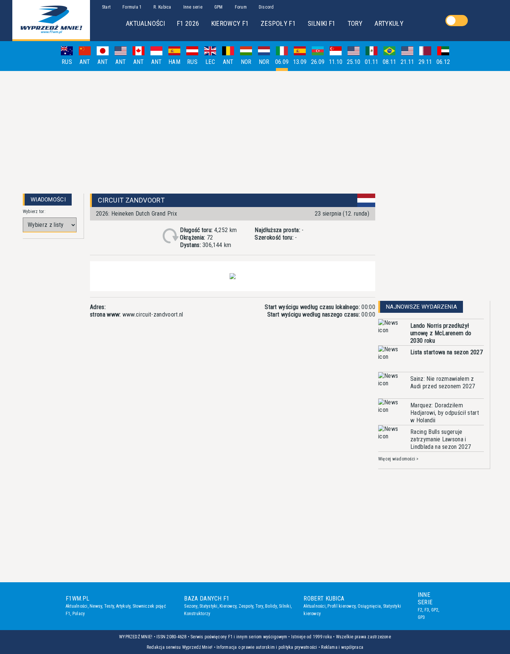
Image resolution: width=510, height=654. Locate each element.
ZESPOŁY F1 (278, 23)
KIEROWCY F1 (230, 23)
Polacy (78, 613)
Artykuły (123, 606)
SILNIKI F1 (322, 23)
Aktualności (77, 606)
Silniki (285, 606)
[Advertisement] (255, 129)
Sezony (190, 606)
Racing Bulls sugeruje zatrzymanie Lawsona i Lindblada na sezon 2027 (440, 439)
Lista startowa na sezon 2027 (446, 352)
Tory (259, 606)
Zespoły (246, 606)
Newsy (96, 606)
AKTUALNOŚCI (145, 23)
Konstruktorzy (197, 613)
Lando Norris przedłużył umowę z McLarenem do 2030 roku (440, 333)
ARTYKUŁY (389, 23)
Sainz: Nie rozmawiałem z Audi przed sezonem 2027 (442, 382)
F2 (420, 610)
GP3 (421, 617)
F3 (427, 610)
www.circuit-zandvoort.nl (152, 314)
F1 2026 (188, 23)
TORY (355, 23)
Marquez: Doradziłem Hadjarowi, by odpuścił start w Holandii (444, 413)
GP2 (435, 610)
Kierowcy (228, 606)
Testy (109, 606)
